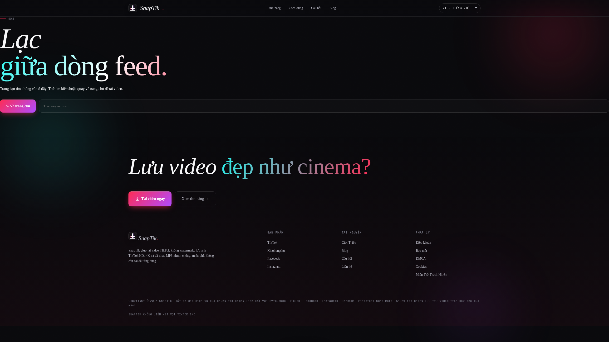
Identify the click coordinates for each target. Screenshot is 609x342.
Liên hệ (347, 266)
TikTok (272, 242)
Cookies (421, 266)
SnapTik (152, 8)
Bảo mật (421, 250)
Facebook (273, 258)
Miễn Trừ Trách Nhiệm (431, 274)
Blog (332, 8)
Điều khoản (423, 242)
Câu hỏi (316, 8)
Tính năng (274, 8)
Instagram (273, 266)
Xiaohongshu (276, 250)
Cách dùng (296, 8)
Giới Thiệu (349, 242)
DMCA (421, 258)
